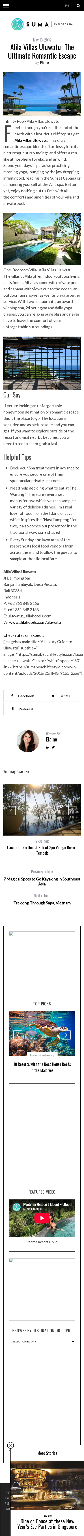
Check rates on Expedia (23, 635)
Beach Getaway (42, 1055)
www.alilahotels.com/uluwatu (35, 622)
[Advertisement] (42, 1132)
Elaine (44, 62)
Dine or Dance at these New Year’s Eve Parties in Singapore (47, 1523)
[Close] (10, 1445)
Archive (47, 1515)
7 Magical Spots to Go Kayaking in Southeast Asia (42, 877)
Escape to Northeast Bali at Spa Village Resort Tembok (42, 850)
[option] (42, 820)
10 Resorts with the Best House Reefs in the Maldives (42, 1067)
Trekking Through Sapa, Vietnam (42, 899)
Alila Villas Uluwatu (31, 140)
